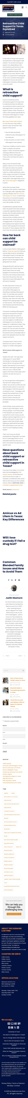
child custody (7, 800)
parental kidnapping (9, 857)
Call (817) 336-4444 (14, 2)
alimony (6, 793)
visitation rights (8, 890)
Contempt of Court (14, 1032)
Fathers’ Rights (7, 774)
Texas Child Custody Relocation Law (14, 1048)
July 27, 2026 (15, 694)
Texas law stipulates (13, 251)
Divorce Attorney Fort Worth (11, 768)
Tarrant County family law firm (12, 879)
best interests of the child (10, 796)
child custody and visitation (11, 804)
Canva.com (15, 489)
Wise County (5, 972)
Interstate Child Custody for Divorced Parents (14, 1044)
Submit (5, 751)
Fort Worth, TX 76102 (8, 986)
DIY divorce (7, 829)
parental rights (8, 861)
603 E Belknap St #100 (8, 984)
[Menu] (22, 7)
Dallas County (6, 959)
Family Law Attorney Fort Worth (12, 772)
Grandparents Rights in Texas (12, 776)
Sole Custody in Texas (9, 780)
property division (8, 864)
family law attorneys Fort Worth (12, 832)
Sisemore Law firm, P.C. (8, 982)
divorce (6, 818)
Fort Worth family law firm (11, 839)
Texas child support (11, 181)
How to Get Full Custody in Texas (14, 1041)
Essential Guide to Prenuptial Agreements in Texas (17, 690)
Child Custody (7, 763)
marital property (8, 847)
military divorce (8, 850)
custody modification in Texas (12, 814)
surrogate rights (8, 875)
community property (9, 811)
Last (4, 739)
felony (5, 836)
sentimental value (8, 872)
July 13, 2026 (15, 708)
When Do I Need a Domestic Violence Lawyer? (14, 1052)
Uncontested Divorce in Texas (12, 783)
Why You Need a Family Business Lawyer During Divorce (14, 1056)
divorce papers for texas (10, 822)
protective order (8, 868)
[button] (26, 7)
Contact (17, 1086)
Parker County (6, 968)
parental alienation (9, 854)
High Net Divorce (8, 778)
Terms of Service (18, 1083)
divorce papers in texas (10, 825)
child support (7, 807)
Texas (5, 882)
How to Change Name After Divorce (14, 1038)
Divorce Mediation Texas (10, 770)
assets (13, 793)
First (4, 732)
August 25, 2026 (16, 682)
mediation (18, 847)
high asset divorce (9, 843)
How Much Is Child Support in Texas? (14, 1035)
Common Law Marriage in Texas (12, 766)
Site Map (10, 1086)
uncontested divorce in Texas (11, 886)
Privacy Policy (6, 1083)
